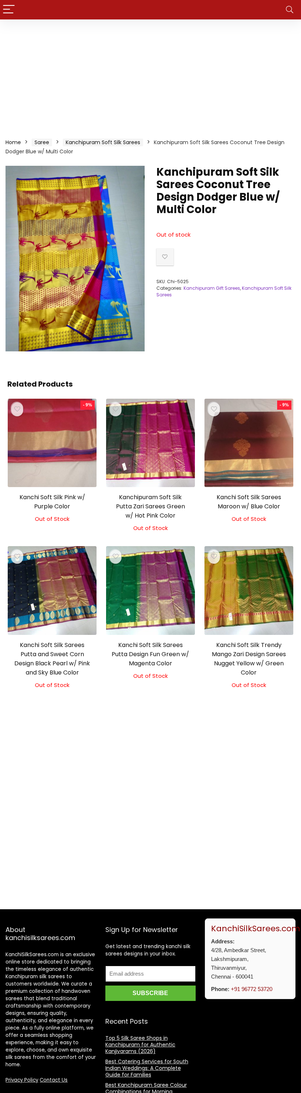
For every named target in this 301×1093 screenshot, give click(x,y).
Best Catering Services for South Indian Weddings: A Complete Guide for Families (146, 1068)
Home (13, 142)
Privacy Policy (22, 1079)
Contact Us (54, 1079)
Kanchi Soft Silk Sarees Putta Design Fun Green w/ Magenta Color (150, 654)
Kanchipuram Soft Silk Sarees (103, 142)
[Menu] (9, 9)
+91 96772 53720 (251, 989)
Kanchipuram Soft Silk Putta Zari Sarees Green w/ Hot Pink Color (150, 506)
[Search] (289, 9)
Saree (42, 142)
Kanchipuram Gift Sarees (212, 288)
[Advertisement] (150, 74)
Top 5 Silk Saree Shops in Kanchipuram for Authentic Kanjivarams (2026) (140, 1044)
